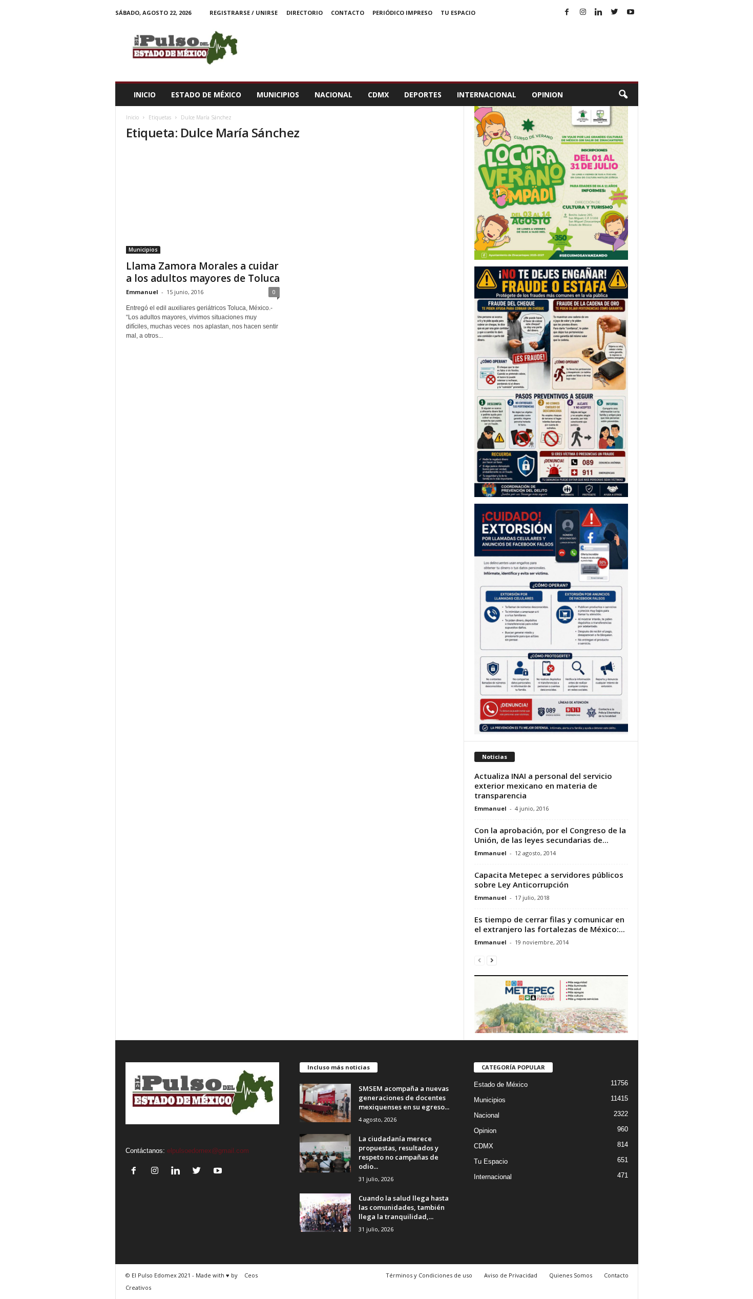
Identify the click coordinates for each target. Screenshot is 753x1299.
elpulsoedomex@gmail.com (208, 1150)
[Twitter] (615, 12)
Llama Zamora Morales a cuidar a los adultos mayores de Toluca (203, 272)
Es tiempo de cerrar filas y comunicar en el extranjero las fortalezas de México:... (549, 924)
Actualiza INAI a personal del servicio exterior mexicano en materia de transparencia (543, 785)
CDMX (378, 94)
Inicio (145, 94)
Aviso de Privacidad (510, 1275)
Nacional (333, 94)
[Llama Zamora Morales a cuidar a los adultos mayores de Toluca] (203, 202)
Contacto (347, 12)
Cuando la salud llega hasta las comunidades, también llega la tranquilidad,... (404, 1207)
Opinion (547, 94)
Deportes (423, 94)
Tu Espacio (458, 12)
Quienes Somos (570, 1275)
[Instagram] (583, 12)
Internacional (486, 94)
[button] (623, 95)
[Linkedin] (599, 12)
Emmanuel (142, 292)
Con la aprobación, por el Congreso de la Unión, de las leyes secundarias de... (550, 835)
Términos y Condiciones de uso (429, 1275)
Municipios (278, 94)
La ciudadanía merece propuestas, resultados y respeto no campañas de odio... (398, 1152)
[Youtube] (630, 12)
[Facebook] (567, 12)
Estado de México (206, 94)
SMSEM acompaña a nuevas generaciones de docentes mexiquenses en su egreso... (404, 1097)
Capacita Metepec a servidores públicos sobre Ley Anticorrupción (548, 880)
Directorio (304, 12)
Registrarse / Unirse (244, 12)
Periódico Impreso (402, 12)
